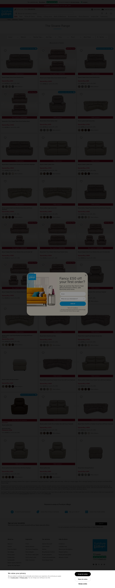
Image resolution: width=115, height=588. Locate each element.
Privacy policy (24, 578)
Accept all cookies (83, 574)
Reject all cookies (82, 579)
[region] (57, 579)
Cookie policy (14, 578)
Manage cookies (82, 584)
